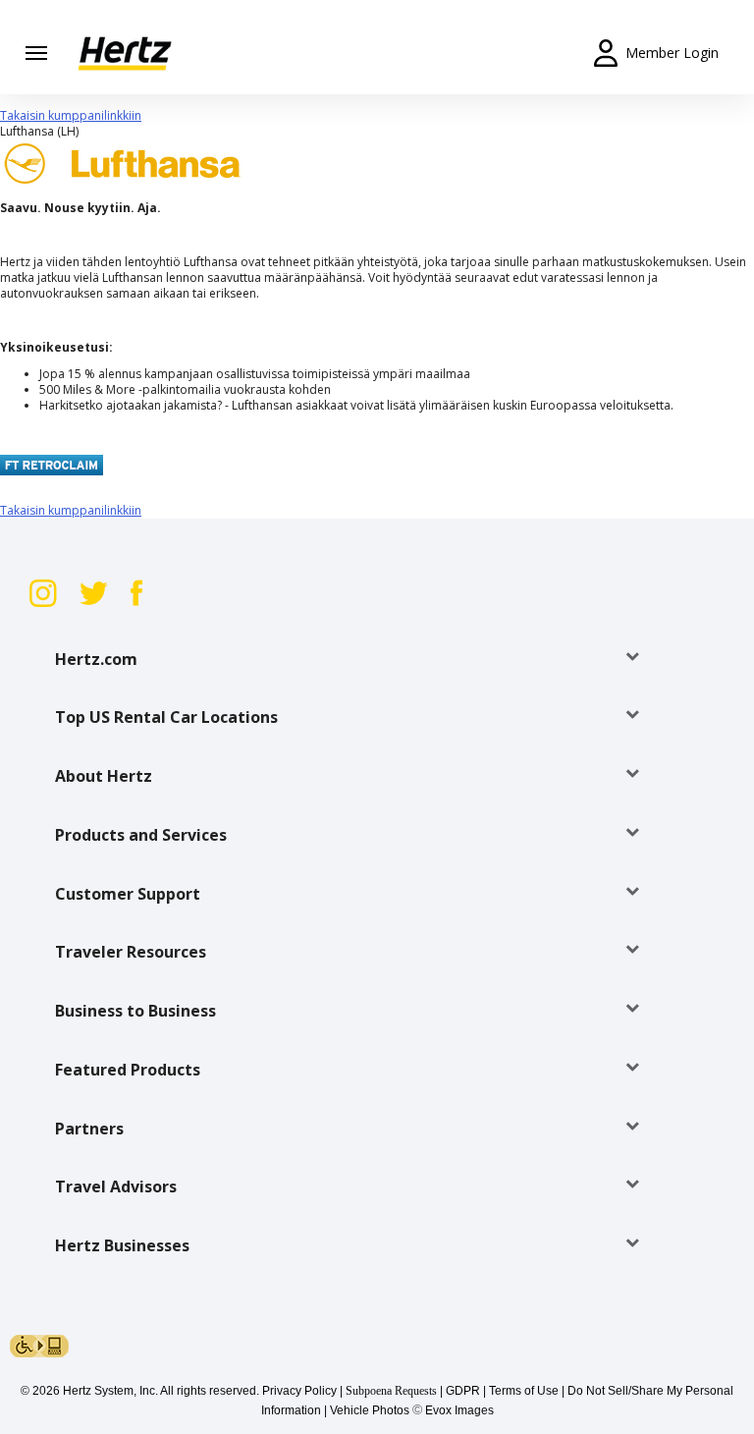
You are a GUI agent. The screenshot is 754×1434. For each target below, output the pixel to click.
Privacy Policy (299, 1391)
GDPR (463, 1391)
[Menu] (36, 53)
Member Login (672, 52)
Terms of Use (524, 1391)
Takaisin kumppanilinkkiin (70, 115)
